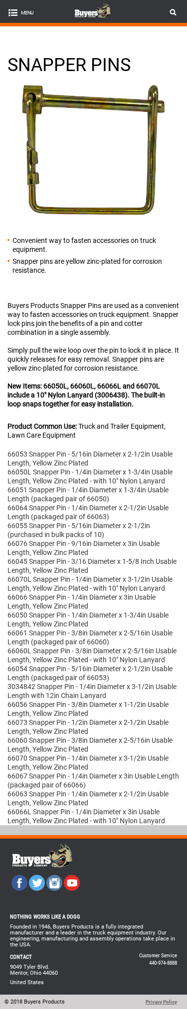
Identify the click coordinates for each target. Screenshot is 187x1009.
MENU (27, 12)
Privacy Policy (161, 1002)
